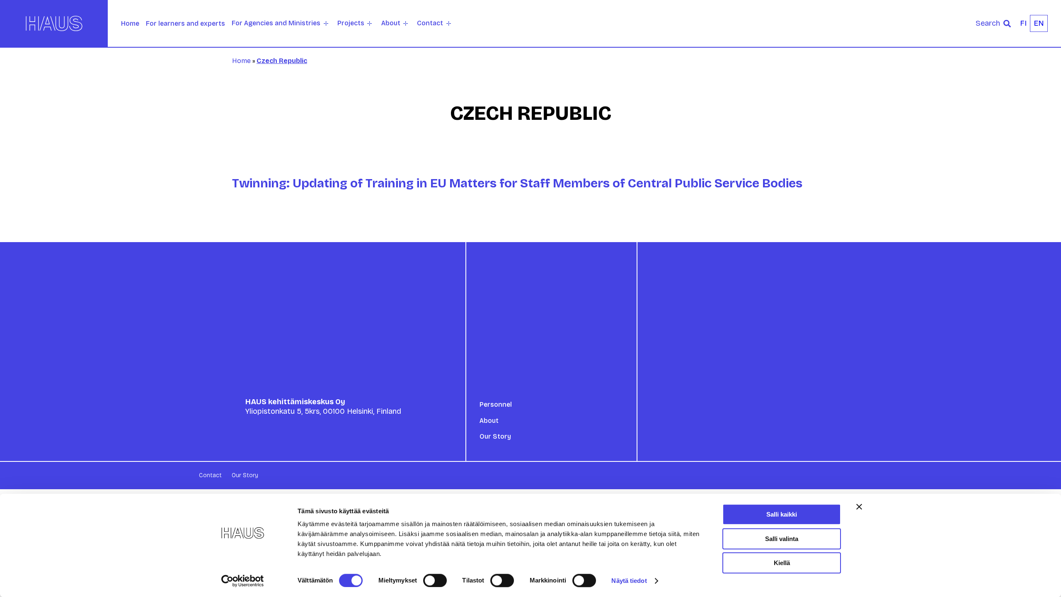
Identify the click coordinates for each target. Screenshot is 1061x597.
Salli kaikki (781, 514)
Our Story (495, 436)
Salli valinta (781, 538)
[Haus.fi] (54, 23)
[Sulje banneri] (859, 507)
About (390, 23)
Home (130, 23)
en (1039, 23)
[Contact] (448, 23)
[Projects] (369, 23)
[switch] (435, 580)
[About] (405, 23)
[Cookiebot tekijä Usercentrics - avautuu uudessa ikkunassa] (242, 581)
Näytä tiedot (629, 580)
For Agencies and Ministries (276, 23)
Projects (350, 23)
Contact (430, 23)
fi (1023, 23)
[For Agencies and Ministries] (326, 23)
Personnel (496, 404)
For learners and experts (185, 23)
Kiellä (782, 562)
